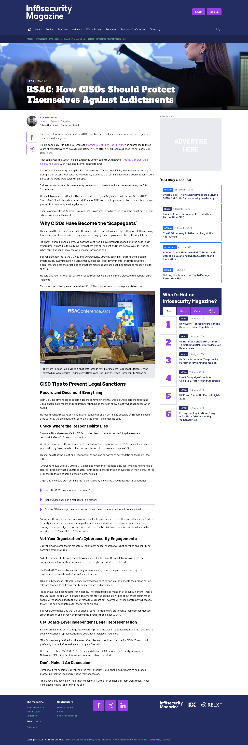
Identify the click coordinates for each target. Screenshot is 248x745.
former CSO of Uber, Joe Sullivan (105, 144)
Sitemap (166, 739)
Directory (155, 29)
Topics (50, 29)
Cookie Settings (139, 739)
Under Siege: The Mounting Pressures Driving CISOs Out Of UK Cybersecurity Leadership (190, 196)
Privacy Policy (93, 739)
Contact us (31, 715)
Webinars (77, 29)
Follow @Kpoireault (49, 125)
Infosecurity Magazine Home (39, 38)
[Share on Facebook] (31, 137)
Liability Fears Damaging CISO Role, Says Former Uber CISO (187, 215)
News (38, 29)
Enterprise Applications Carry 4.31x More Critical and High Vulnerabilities (197, 416)
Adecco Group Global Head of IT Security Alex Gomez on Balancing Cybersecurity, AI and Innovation (190, 256)
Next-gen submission (67, 715)
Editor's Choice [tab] (212, 311)
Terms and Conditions (75, 739)
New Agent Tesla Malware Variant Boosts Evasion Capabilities (199, 325)
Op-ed (60, 711)
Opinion (168, 189)
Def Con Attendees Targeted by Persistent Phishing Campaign (198, 361)
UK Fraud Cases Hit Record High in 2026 (200, 396)
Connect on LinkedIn (70, 125)
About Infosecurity (35, 707)
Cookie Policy (154, 739)
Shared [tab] (183, 311)
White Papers (94, 29)
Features (63, 29)
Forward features (65, 707)
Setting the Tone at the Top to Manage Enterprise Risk (186, 276)
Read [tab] (169, 311)
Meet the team (33, 711)
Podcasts (111, 29)
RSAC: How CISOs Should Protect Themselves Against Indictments (94, 38)
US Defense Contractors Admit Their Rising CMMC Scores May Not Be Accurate (200, 345)
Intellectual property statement (116, 739)
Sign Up (214, 11)
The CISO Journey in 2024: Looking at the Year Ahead (188, 234)
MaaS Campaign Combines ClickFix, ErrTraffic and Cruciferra (199, 379)
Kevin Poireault (49, 117)
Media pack (31, 727)
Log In (198, 11)
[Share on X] (31, 149)
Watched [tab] (198, 311)
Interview (169, 247)
